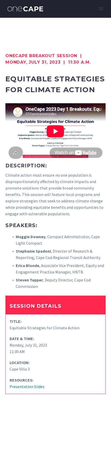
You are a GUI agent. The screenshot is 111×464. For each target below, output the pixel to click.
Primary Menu (101, 9)
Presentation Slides (27, 386)
